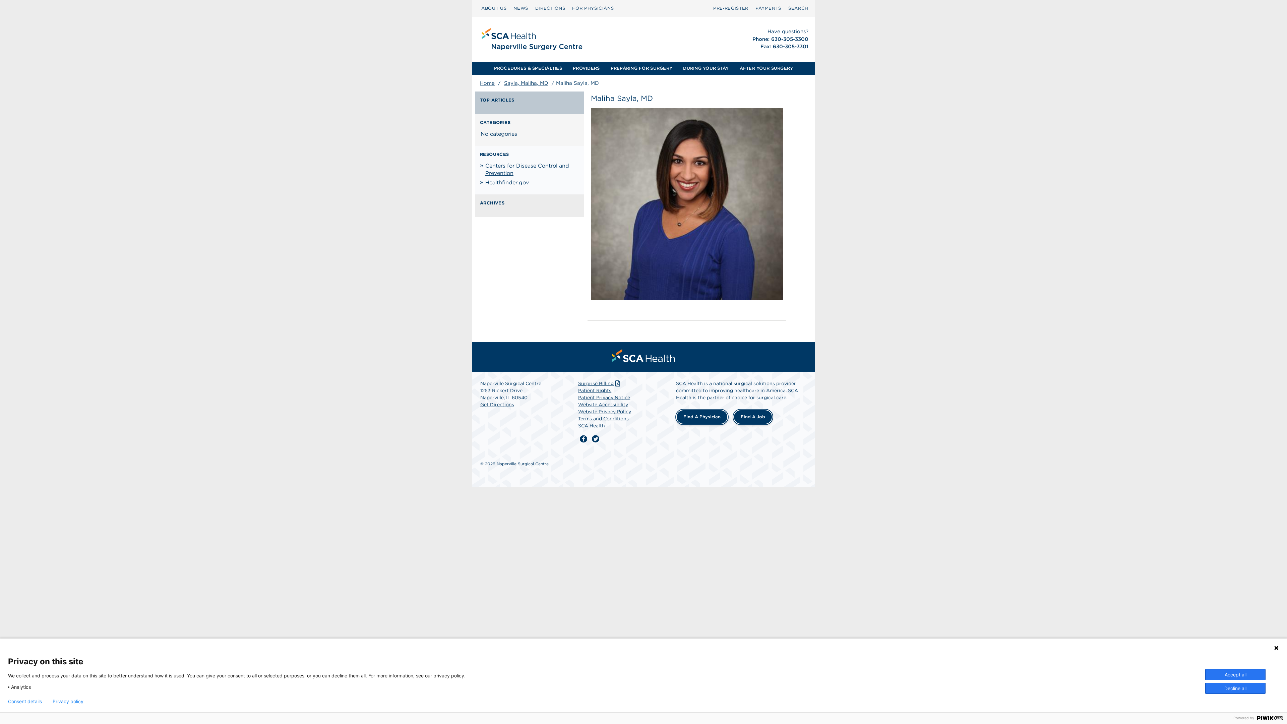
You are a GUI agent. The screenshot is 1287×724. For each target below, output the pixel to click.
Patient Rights (594, 390)
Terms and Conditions (603, 418)
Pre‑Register (730, 8)
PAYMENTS (768, 8)
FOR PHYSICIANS (593, 8)
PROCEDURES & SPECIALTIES (528, 68)
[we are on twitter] (595, 439)
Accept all (1235, 674)
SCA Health (591, 425)
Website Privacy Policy (604, 411)
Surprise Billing (596, 383)
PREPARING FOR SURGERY (641, 68)
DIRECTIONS (550, 8)
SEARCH (798, 8)
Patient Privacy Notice (604, 397)
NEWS (520, 8)
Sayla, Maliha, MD (526, 83)
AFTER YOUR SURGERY (766, 68)
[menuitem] (494, 8)
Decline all (1235, 688)
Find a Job (753, 416)
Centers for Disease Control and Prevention (527, 169)
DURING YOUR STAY (706, 68)
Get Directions (497, 404)
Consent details (25, 701)
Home (487, 83)
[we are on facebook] (583, 439)
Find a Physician (702, 416)
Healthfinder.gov (507, 182)
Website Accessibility (603, 404)
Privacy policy (68, 701)
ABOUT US (493, 8)
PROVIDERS (586, 68)
